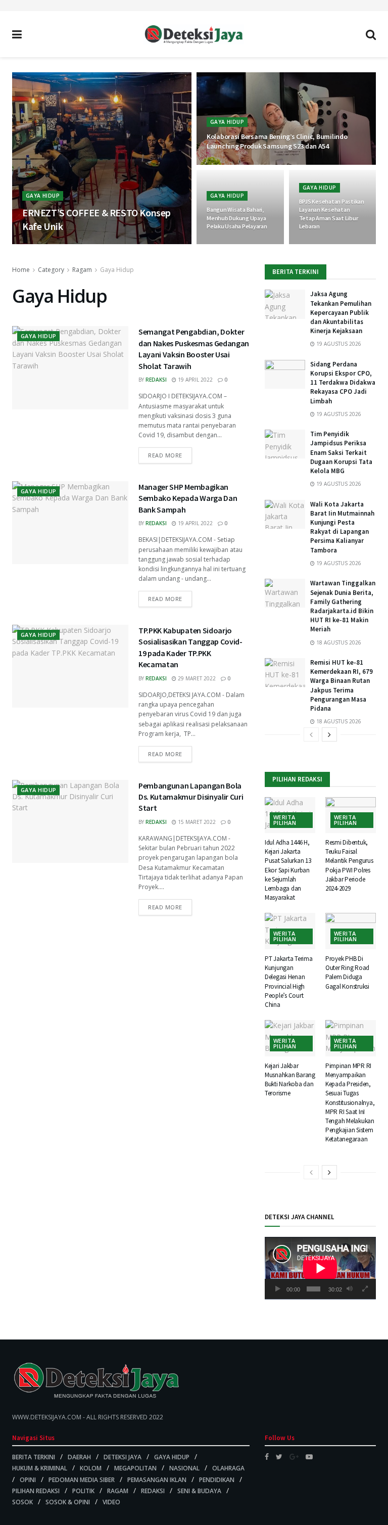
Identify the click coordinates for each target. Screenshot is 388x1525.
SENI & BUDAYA (199, 1491)
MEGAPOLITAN (135, 1468)
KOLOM (91, 1468)
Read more (165, 455)
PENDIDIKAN (216, 1479)
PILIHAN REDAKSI (36, 1491)
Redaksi (156, 379)
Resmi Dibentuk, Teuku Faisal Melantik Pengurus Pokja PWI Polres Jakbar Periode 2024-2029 (349, 865)
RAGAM (117, 1491)
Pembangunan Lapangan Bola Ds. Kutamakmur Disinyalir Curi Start (190, 796)
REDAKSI (153, 1491)
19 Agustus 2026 (338, 343)
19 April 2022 (194, 379)
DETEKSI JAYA (122, 1457)
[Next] (329, 734)
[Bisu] (350, 1289)
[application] (320, 1268)
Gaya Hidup (43, 195)
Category (51, 269)
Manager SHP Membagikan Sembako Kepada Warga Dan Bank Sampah (187, 498)
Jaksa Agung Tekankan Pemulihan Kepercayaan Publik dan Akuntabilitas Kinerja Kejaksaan (340, 312)
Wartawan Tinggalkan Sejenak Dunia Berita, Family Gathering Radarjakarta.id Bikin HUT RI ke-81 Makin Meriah (342, 606)
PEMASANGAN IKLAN (156, 1479)
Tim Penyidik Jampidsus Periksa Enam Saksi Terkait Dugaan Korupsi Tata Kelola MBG (341, 452)
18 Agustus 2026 (338, 642)
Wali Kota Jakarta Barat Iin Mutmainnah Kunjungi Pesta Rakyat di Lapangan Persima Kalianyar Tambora (342, 527)
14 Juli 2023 (73, 243)
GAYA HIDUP (171, 1457)
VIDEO (111, 1502)
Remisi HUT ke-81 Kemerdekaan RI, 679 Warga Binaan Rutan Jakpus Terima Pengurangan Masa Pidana (341, 685)
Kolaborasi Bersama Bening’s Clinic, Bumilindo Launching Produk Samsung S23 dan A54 (278, 141)
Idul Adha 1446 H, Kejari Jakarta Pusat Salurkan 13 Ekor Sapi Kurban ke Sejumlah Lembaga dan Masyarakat (288, 870)
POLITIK (83, 1491)
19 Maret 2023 (231, 164)
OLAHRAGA (228, 1468)
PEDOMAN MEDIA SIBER (81, 1479)
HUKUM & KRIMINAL (39, 1468)
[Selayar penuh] (365, 1289)
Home (21, 269)
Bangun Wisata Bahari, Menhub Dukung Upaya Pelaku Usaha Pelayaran (237, 217)
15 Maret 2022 (196, 821)
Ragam (82, 269)
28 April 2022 (322, 243)
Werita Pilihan (284, 819)
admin (38, 243)
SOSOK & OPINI (67, 1502)
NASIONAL (184, 1468)
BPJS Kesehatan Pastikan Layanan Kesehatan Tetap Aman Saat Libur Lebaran (331, 214)
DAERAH (79, 1457)
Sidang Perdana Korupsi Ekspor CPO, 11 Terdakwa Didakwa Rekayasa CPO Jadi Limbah (342, 382)
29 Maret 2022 (196, 678)
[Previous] (311, 734)
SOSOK (22, 1502)
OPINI (28, 1479)
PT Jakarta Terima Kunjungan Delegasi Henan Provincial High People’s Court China (289, 981)
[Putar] (278, 1289)
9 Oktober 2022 (233, 243)
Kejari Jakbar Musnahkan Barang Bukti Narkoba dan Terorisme (290, 1079)
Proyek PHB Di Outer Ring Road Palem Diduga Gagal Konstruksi (347, 972)
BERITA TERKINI (33, 1457)
